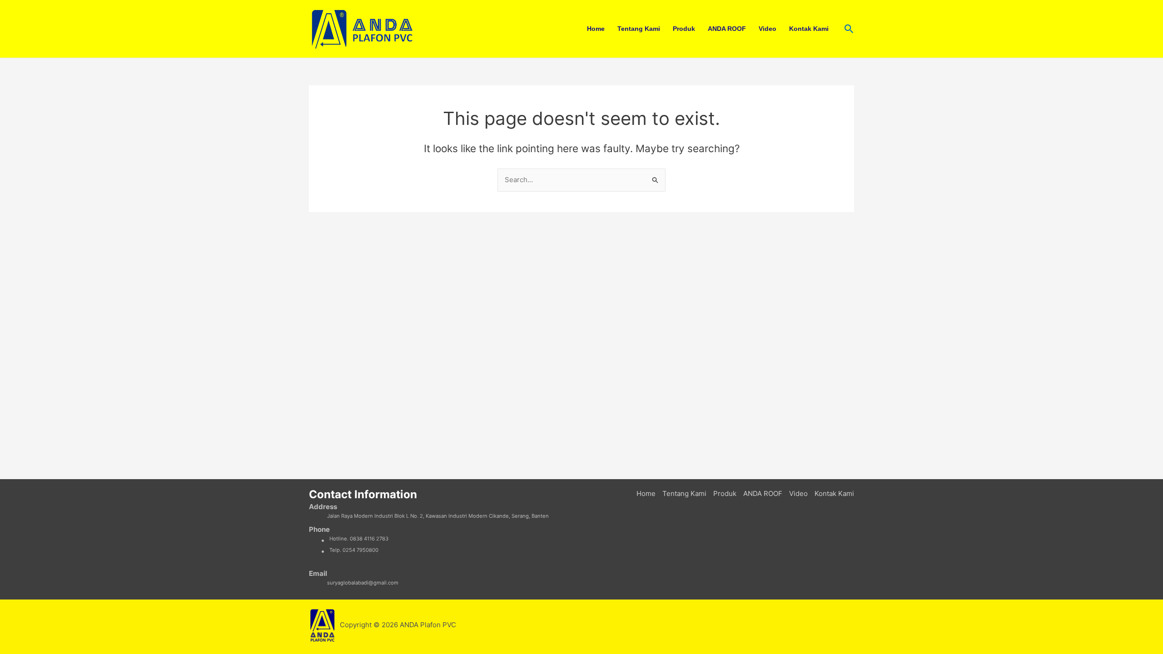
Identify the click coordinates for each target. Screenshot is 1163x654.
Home (596, 28)
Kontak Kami (809, 28)
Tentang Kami (638, 28)
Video (767, 28)
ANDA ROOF (727, 28)
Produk (684, 28)
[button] (849, 29)
